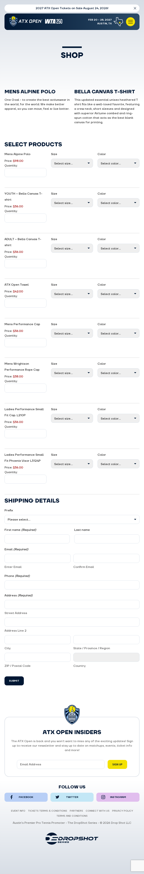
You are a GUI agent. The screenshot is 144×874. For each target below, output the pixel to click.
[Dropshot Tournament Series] (72, 839)
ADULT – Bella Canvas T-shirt (22, 242)
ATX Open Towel (16, 285)
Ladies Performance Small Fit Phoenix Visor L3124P (24, 458)
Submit (14, 680)
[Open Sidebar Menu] (130, 21)
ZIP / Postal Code (17, 666)
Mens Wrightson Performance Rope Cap (22, 367)
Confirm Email (83, 567)
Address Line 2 (15, 631)
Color (102, 154)
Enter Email (13, 567)
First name (20, 530)
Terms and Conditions (72, 815)
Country (79, 666)
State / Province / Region (91, 648)
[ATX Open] (37, 22)
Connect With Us (98, 810)
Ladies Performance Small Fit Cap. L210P (24, 412)
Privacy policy (122, 810)
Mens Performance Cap (22, 324)
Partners (76, 810)
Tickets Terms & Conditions (47, 810)
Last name (82, 530)
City (7, 648)
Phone (17, 576)
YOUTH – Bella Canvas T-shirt (23, 197)
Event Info (18, 810)
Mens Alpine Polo (17, 154)
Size (54, 154)
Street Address (15, 613)
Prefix (8, 510)
